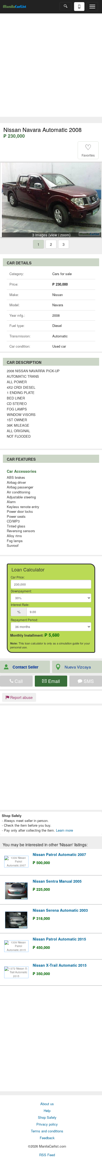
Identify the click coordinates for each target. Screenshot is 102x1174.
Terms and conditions (47, 1130)
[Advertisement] (51, 66)
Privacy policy (47, 1124)
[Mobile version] (79, 6)
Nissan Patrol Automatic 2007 (59, 854)
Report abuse (21, 697)
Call (18, 681)
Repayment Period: (24, 620)
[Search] (65, 6)
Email (53, 681)
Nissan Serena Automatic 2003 (60, 910)
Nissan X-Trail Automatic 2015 (60, 965)
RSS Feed (47, 1154)
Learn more (64, 830)
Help (47, 1110)
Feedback (47, 1137)
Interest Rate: (20, 605)
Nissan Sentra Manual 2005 (57, 881)
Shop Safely (47, 1117)
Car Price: (18, 577)
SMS (88, 681)
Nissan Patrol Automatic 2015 (59, 939)
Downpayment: (21, 591)
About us (47, 1103)
